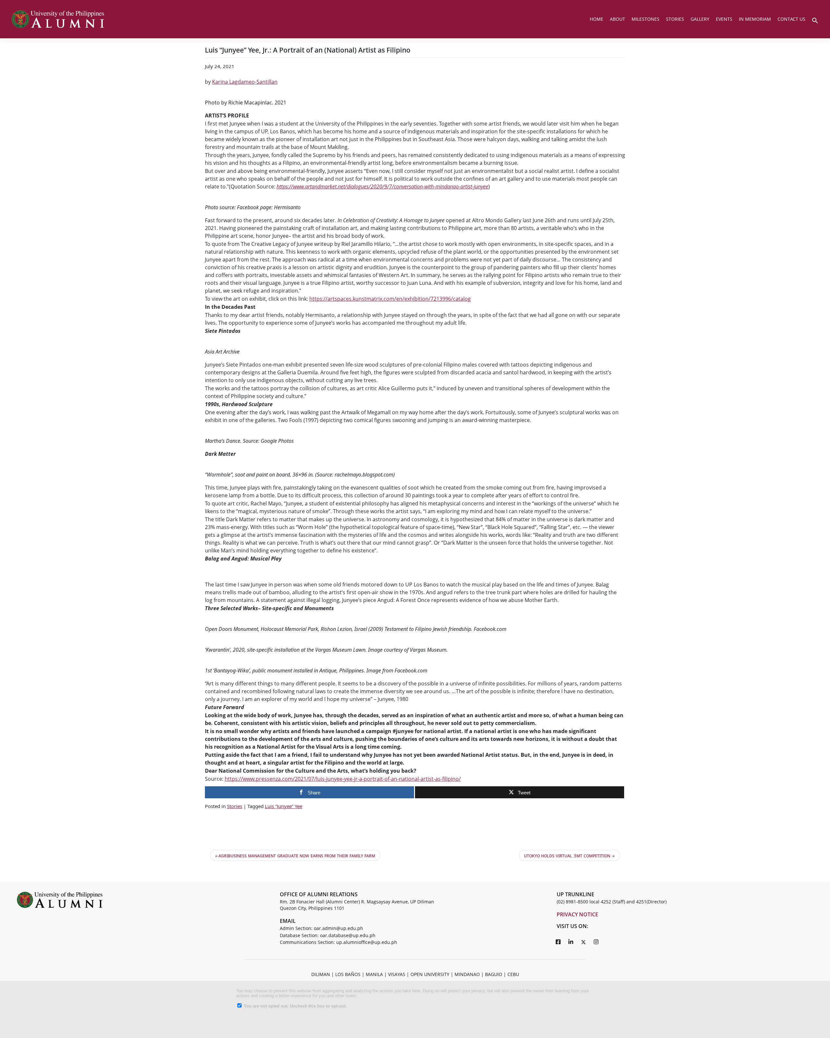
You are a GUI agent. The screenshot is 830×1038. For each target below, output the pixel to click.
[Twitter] (583, 942)
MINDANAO (467, 974)
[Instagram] (596, 942)
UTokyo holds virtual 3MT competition (567, 855)
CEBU (513, 974)
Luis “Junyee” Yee (283, 806)
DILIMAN (320, 974)
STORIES (675, 19)
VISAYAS (396, 974)
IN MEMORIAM (755, 19)
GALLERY (700, 19)
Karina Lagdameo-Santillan (245, 81)
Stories (234, 806)
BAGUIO (493, 974)
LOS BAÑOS (348, 974)
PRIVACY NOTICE (577, 914)
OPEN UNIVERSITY (429, 974)
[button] (815, 20)
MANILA (374, 974)
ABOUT (617, 19)
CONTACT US (791, 19)
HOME (596, 19)
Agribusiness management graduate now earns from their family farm (297, 855)
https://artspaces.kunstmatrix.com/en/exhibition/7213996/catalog (390, 298)
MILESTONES (645, 19)
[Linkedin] (571, 942)
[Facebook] (558, 942)
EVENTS (724, 19)
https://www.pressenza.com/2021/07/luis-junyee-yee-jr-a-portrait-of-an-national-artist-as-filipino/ (343, 778)
